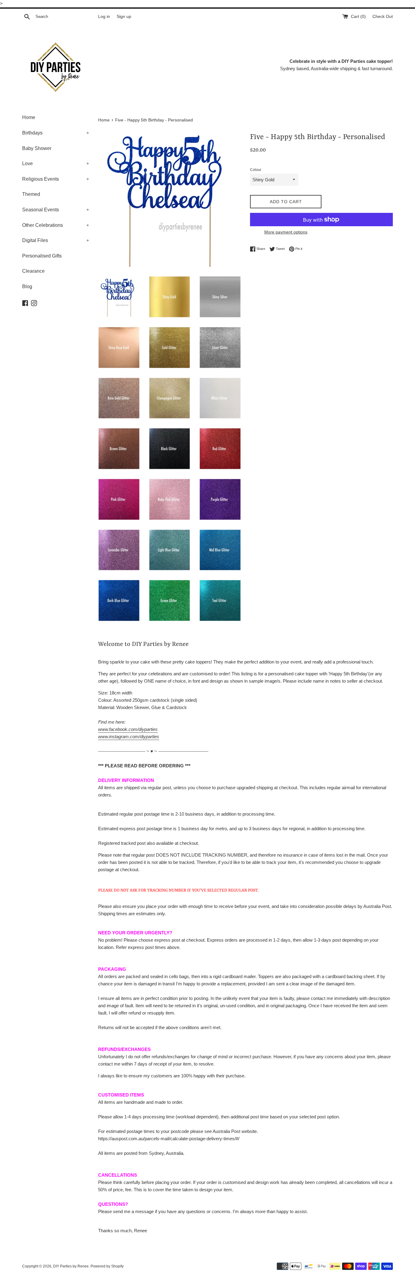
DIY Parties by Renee (71, 1266)
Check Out (382, 16)
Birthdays (55, 132)
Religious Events (55, 179)
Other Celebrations (55, 225)
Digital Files (55, 240)
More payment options (285, 232)
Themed (31, 194)
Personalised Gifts (42, 255)
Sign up (124, 16)
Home (28, 117)
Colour (255, 170)
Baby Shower (36, 148)
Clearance (33, 271)
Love (55, 163)
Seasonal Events (55, 209)
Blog (27, 286)
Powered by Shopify (107, 1266)
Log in (104, 16)
